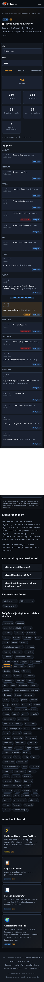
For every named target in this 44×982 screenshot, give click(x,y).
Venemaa (17, 805)
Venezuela (29, 805)
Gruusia (17, 676)
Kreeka (33, 709)
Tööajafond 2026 (26, 601)
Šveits (27, 786)
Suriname (28, 781)
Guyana (31, 680)
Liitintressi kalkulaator (13, 968)
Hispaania (23, 685)
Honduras (7, 690)
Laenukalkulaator (32, 965)
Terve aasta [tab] (8, 70)
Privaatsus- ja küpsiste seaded (15, 977)
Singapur (16, 776)
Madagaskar (15, 728)
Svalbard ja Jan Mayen (12, 786)
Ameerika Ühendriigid (12, 628)
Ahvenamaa (8, 623)
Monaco (7, 738)
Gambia (7, 671)
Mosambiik (20, 743)
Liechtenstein (9, 719)
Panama (26, 752)
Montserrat (8, 743)
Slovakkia (27, 776)
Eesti (16, 661)
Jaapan (24, 700)
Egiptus (25, 661)
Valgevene (33, 800)
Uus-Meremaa (19, 800)
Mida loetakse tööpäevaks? (17, 567)
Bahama (16, 637)
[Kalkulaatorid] (9, 3)
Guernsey (20, 680)
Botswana (30, 647)
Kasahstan (26, 704)
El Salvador (36, 661)
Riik (3, 46)
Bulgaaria (17, 652)
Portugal (35, 757)
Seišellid (31, 771)
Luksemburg (23, 719)
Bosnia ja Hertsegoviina (13, 647)
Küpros (15, 714)
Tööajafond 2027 (10, 606)
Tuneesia (7, 795)
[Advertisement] (22, 471)
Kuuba (6, 714)
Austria (6, 637)
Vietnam (7, 809)
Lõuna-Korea (30, 723)
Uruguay (7, 800)
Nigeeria (19, 747)
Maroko (6, 733)
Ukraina (26, 795)
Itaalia (14, 700)
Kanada (15, 704)
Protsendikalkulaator (32, 968)
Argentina (7, 633)
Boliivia (23, 642)
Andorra (28, 628)
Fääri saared (19, 666)
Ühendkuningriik (20, 809)
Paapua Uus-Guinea (11, 752)
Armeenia (19, 633)
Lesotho (34, 714)
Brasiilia (7, 652)
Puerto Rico (22, 762)
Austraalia (31, 633)
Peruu (17, 757)
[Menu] (39, 3)
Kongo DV (7, 709)
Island (6, 700)
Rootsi (24, 767)
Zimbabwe (8, 790)
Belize (6, 642)
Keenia (37, 704)
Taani (18, 790)
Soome (17, 781)
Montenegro (31, 738)
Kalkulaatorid (14, 14)
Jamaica (34, 700)
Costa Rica (8, 657)
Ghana (16, 671)
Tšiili (35, 790)
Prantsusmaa (9, 762)
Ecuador (7, 661)
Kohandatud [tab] (36, 70)
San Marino (19, 771)
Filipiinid (7, 666)
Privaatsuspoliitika (33, 977)
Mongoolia (18, 738)
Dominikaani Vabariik (24, 657)
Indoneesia (29, 695)
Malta (26, 728)
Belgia (37, 637)
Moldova (27, 733)
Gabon (30, 666)
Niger (29, 747)
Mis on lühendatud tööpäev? (17, 575)
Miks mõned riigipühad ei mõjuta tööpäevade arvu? (20, 584)
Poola (26, 757)
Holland (34, 685)
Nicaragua (8, 747)
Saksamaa (7, 771)
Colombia (29, 652)
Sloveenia (7, 781)
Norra (37, 747)
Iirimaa (18, 695)
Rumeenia (35, 767)
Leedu (24, 714)
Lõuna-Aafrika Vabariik (12, 723)
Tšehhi (26, 790)
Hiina (13, 685)
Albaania (20, 623)
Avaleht (5, 14)
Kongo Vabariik (21, 709)
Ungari (35, 795)
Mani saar (36, 728)
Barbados (27, 637)
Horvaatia (7, 695)
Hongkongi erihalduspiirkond (26, 690)
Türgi (17, 795)
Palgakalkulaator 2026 (33, 958)
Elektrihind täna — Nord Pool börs (22, 961)
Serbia (6, 776)
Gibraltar (26, 671)
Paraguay (7, 757)
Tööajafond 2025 (10, 601)
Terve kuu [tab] (22, 70)
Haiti (5, 685)
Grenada (7, 676)
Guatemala (8, 680)
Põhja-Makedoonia (11, 767)
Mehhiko (16, 733)
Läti (5, 728)
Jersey (6, 704)
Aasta (4, 58)
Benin (14, 642)
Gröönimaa (29, 676)
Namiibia (32, 743)
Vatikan (6, 805)
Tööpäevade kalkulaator (14, 965)
